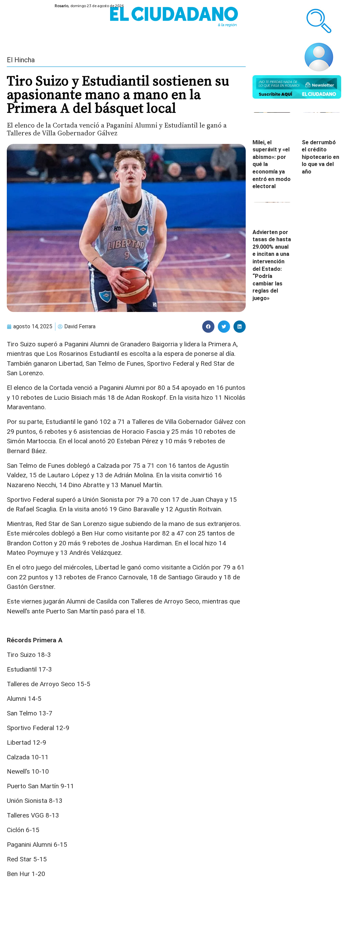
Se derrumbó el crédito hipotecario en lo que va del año (320, 157)
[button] (208, 326)
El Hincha (21, 60)
